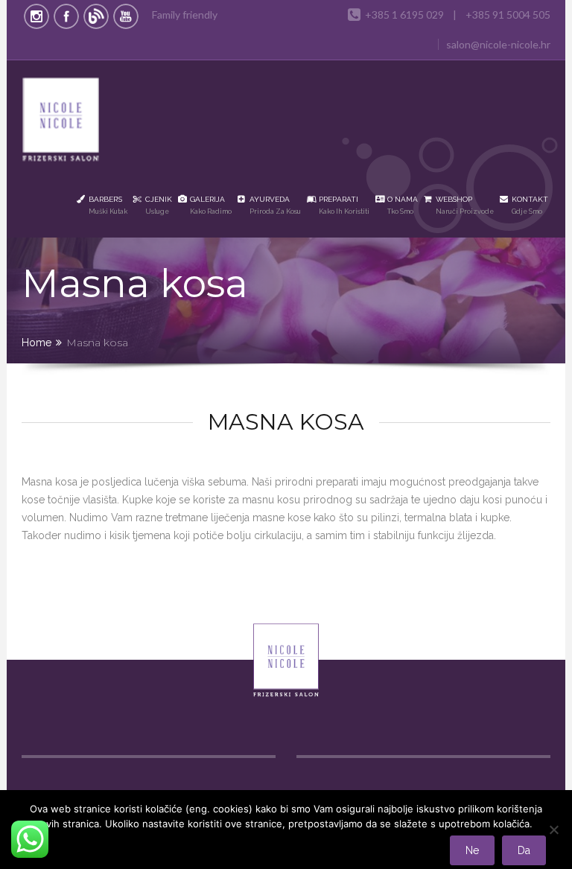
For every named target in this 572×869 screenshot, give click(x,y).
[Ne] (553, 829)
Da (524, 850)
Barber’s (108, 205)
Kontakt (530, 205)
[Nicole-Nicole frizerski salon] (61, 122)
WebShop (465, 205)
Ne (472, 850)
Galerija (211, 205)
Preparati (344, 205)
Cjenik (158, 205)
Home (36, 342)
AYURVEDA (275, 205)
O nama (402, 205)
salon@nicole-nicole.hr (498, 44)
